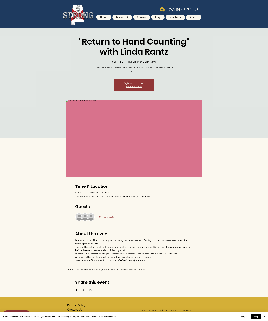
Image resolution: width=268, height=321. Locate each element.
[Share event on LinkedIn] (90, 290)
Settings (243, 316)
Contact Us (74, 309)
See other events (134, 86)
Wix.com (189, 310)
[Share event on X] (83, 290)
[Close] (264, 316)
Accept (256, 316)
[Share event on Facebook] (76, 290)
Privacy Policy (110, 316)
